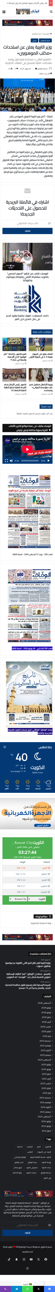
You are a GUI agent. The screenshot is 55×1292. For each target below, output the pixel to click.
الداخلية (19, 1146)
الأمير (39, 1146)
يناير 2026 (46, 1036)
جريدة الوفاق (32, 1162)
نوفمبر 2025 (45, 1045)
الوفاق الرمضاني (20, 1157)
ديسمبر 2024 (45, 1097)
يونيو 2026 (46, 1012)
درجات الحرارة (46, 1167)
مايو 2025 (46, 1074)
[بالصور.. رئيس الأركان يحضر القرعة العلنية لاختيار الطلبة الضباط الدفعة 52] (14, 375)
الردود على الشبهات (44, 1152)
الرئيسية (46, 34)
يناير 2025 (46, 1093)
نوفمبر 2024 (45, 1102)
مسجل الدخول (34, 413)
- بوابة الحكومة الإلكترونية (42, 923)
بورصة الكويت (46, 1162)
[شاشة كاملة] (6, 460)
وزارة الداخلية (17, 1172)
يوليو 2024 (46, 1121)
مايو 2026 (46, 1017)
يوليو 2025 (46, 1064)
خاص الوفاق (19, 1162)
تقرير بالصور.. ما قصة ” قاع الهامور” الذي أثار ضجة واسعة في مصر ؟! (15, 357)
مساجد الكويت (31, 1172)
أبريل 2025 (46, 1078)
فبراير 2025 (46, 1088)
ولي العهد (47, 1178)
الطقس (30, 1152)
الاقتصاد (30, 1146)
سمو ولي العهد (32, 1167)
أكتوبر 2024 (46, 1107)
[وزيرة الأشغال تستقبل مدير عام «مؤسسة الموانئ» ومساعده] (41, 375)
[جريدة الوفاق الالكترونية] (27, 11)
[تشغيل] (48, 460)
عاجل (34, 40)
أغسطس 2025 (44, 1059)
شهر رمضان (17, 1167)
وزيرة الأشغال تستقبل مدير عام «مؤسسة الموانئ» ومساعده (41, 387)
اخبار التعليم (36, 34)
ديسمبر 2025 (45, 1040)
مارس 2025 (45, 1083)
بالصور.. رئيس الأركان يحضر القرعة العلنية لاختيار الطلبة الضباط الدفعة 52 (15, 387)
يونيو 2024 (46, 1126)
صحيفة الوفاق (42, 68)
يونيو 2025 (46, 1069)
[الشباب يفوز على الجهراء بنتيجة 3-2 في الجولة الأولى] (41, 344)
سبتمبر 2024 (45, 1111)
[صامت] (11, 460)
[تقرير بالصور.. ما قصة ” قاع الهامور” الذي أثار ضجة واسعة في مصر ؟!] (14, 344)
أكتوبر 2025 (46, 1050)
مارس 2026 (45, 1026)
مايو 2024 (46, 1130)
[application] (27, 449)
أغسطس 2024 (44, 1116)
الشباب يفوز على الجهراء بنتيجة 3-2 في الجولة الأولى (41, 355)
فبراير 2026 (46, 1031)
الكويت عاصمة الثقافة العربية (40, 1157)
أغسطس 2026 (44, 1003)
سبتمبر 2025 (45, 1055)
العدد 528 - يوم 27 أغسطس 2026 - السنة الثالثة (33, 554)
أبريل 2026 (46, 1022)
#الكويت (48, 1146)
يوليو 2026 (46, 1007)
